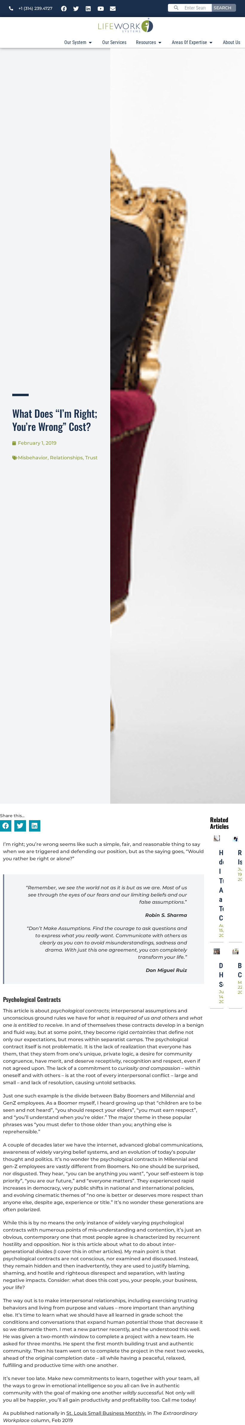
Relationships (66, 458)
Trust (91, 458)
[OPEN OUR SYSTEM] (90, 42)
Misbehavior (33, 458)
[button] (5, 826)
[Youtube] (100, 8)
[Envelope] (113, 8)
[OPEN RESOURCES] (159, 42)
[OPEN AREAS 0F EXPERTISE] (211, 42)
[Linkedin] (88, 8)
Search (222, 7)
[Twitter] (76, 8)
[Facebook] (64, 8)
